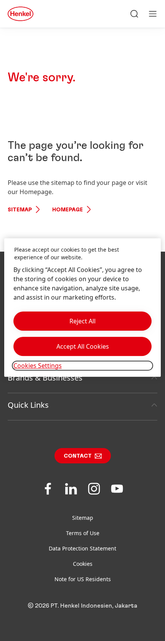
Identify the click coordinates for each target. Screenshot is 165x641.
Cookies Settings (37, 365)
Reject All (82, 321)
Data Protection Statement (82, 548)
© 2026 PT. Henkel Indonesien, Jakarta (82, 606)
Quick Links (28, 405)
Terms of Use (82, 533)
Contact (78, 456)
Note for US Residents (82, 579)
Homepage (67, 210)
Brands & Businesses (45, 377)
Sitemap (20, 210)
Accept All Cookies (82, 346)
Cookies (82, 563)
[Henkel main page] (20, 13)
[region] (82, 308)
